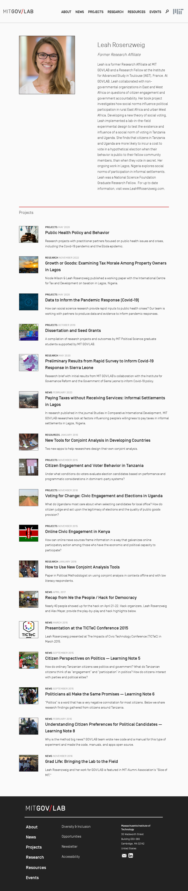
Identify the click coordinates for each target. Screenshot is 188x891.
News (79, 12)
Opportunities (71, 836)
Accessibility (71, 856)
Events (155, 12)
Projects (95, 12)
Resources (136, 12)
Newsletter (69, 846)
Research (116, 12)
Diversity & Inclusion (76, 826)
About (66, 12)
